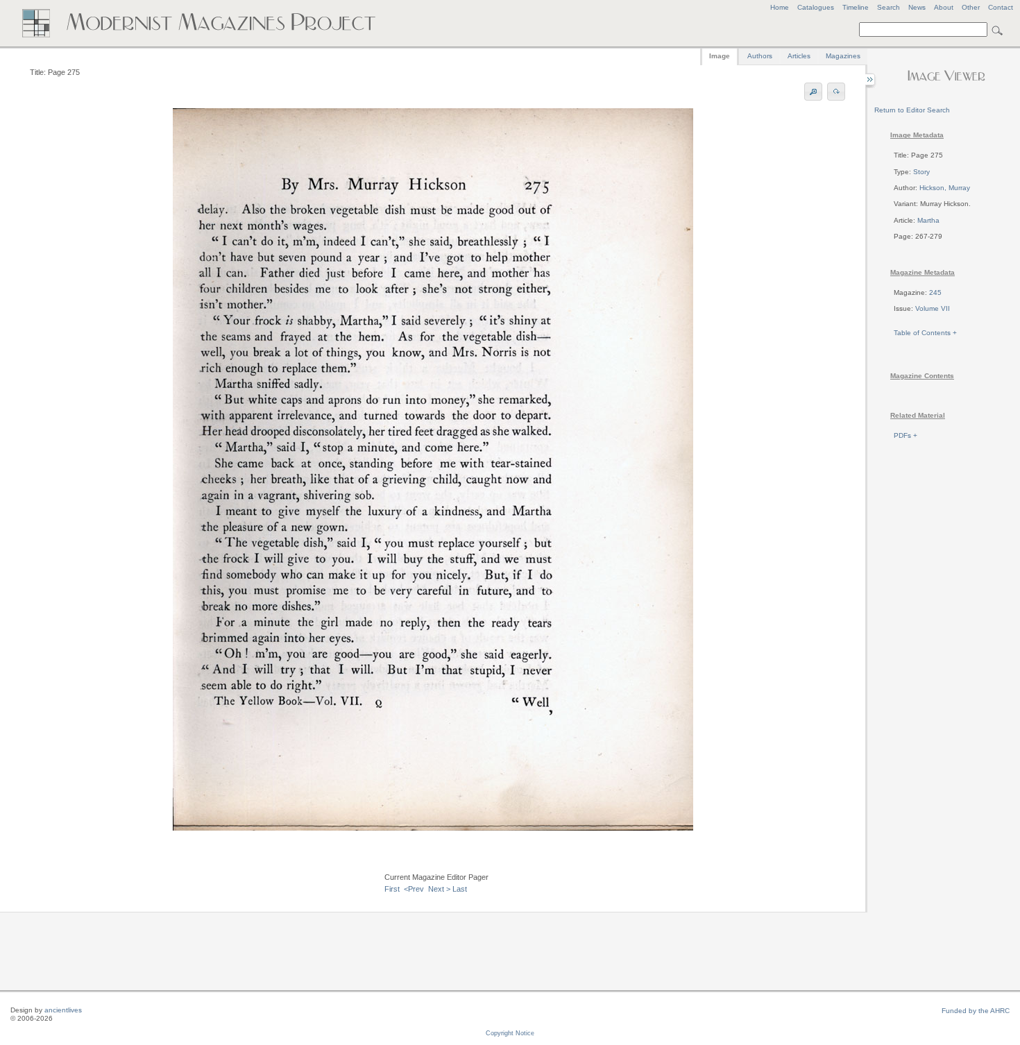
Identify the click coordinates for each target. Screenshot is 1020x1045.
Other (971, 7)
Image (719, 56)
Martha (928, 220)
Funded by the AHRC (976, 1010)
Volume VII (932, 308)
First (392, 889)
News (917, 7)
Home (779, 7)
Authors (759, 56)
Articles (799, 56)
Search (888, 7)
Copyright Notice (510, 1033)
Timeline (855, 7)
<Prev (414, 889)
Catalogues (815, 7)
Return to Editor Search (912, 110)
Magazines (843, 56)
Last (459, 889)
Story (921, 172)
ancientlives (63, 1010)
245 (935, 292)
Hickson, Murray (944, 188)
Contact (1000, 7)
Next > (439, 889)
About (943, 7)
